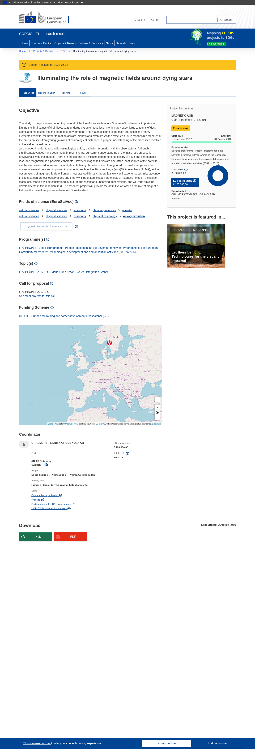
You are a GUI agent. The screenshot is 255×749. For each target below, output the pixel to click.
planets (127, 210)
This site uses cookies (37, 743)
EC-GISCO (100, 423)
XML (38, 536)
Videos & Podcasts (91, 43)
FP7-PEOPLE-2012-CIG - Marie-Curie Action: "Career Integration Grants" (64, 272)
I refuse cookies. (218, 743)
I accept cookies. (167, 743)
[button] (155, 20)
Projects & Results (65, 43)
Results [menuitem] (82, 92)
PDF (73, 536)
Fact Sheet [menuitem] (28, 92)
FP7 (63, 51)
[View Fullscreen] (157, 399)
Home (24, 43)
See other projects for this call (37, 296)
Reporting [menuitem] (65, 92)
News (109, 43)
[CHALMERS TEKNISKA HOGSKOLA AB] (109, 343)
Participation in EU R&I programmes (64, 503)
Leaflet (50, 423)
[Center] (157, 412)
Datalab (121, 43)
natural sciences (29, 210)
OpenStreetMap (72, 423)
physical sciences (56, 210)
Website (48, 499)
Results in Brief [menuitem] (46, 92)
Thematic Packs (41, 43)
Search (133, 43)
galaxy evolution (134, 216)
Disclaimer (156, 423)
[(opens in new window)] (47, 17)
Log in (141, 19)
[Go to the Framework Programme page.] (25, 78)
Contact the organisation (57, 495)
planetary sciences (104, 210)
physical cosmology (105, 216)
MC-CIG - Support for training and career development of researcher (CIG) (64, 316)
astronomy (80, 210)
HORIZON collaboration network (61, 508)
